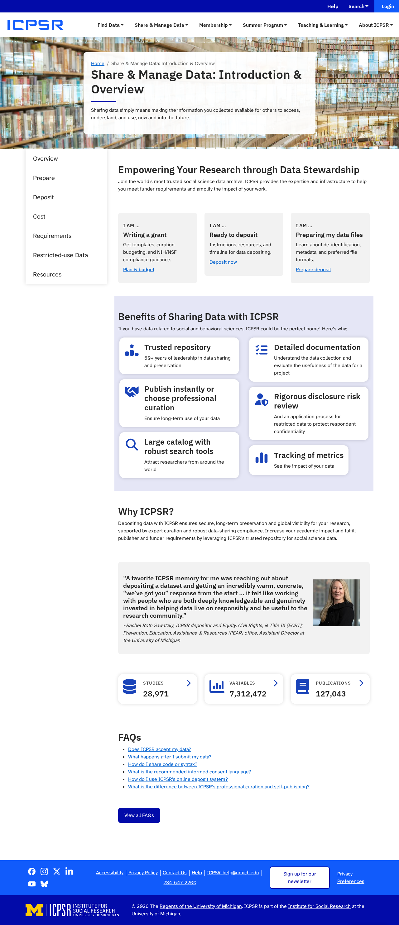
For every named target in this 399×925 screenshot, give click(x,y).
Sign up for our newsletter (299, 878)
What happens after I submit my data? (169, 756)
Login (386, 6)
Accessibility (109, 872)
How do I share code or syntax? (162, 764)
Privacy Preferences (350, 878)
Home (97, 63)
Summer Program (263, 25)
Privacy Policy (143, 872)
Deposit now (223, 262)
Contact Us (175, 872)
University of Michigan (156, 913)
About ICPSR (374, 25)
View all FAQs (139, 815)
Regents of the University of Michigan (201, 906)
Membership (213, 25)
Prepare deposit (313, 269)
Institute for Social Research (319, 906)
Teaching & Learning (321, 25)
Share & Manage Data (159, 25)
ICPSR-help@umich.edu (233, 872)
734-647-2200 (180, 882)
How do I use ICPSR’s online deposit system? (178, 779)
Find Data (109, 25)
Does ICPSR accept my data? (159, 749)
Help (333, 6)
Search (356, 6)
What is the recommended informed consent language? (189, 771)
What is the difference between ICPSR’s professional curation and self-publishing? (219, 786)
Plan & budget (138, 269)
